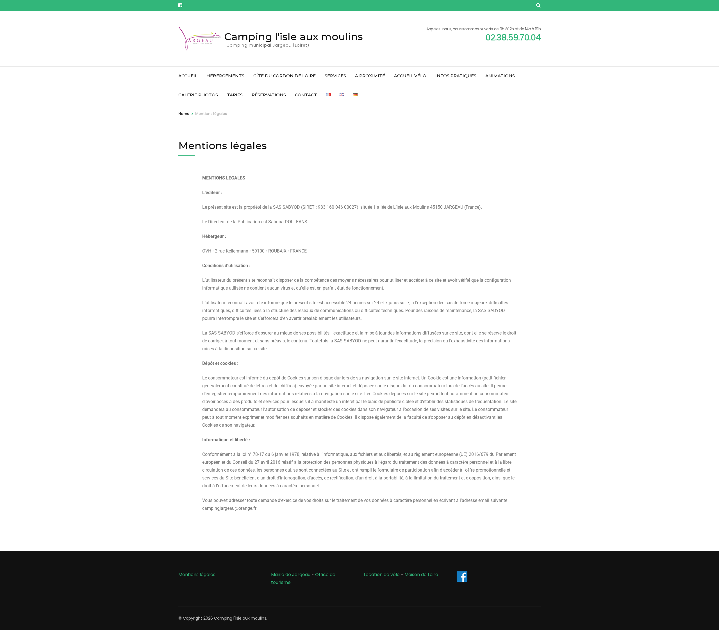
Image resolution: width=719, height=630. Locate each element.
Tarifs (235, 94)
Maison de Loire (421, 574)
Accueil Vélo (410, 75)
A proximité (370, 75)
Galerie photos (198, 94)
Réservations (269, 94)
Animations (500, 75)
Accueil (187, 75)
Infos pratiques (455, 75)
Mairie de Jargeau (290, 574)
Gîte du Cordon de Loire (284, 75)
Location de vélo (382, 574)
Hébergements (225, 75)
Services (335, 75)
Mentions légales (196, 574)
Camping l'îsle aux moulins (293, 36)
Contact (306, 94)
